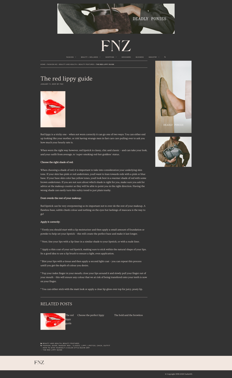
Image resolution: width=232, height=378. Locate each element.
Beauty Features (86, 64)
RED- (69, 345)
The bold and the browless (128, 315)
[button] (165, 57)
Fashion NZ (52, 64)
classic (76, 345)
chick (99, 345)
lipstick (92, 345)
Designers (126, 57)
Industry (153, 57)
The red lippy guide (69, 319)
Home (42, 64)
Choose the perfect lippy (90, 315)
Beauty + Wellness (89, 57)
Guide (54, 345)
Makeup (62, 345)
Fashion (70, 57)
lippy (83, 345)
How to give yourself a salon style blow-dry (66, 348)
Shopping (109, 57)
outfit (107, 345)
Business (140, 57)
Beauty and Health (68, 64)
